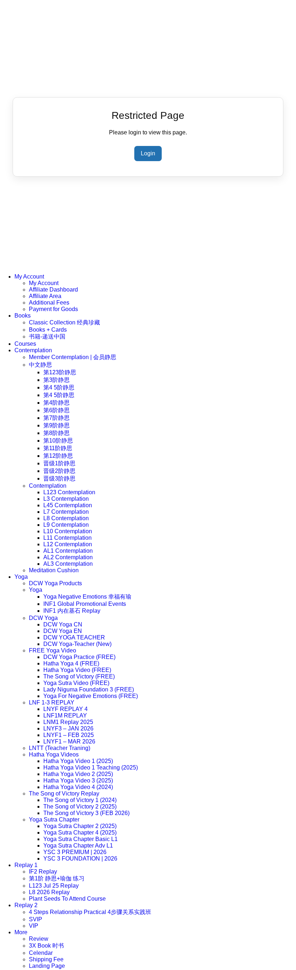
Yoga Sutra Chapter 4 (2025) (80, 832)
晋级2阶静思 (59, 471)
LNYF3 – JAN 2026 (68, 728)
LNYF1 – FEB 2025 (68, 735)
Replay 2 (26, 905)
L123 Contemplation (69, 492)
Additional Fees (49, 302)
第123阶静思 (59, 372)
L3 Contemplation (66, 499)
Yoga (21, 577)
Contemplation (33, 350)
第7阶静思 (56, 418)
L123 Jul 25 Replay (54, 886)
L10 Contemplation (67, 531)
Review (38, 939)
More (20, 932)
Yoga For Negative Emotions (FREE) (90, 696)
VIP (33, 926)
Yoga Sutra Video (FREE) (76, 683)
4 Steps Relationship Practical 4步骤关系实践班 (90, 912)
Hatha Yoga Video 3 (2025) (78, 780)
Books (22, 315)
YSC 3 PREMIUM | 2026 (74, 852)
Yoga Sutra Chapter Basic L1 (80, 839)
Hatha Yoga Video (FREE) (77, 670)
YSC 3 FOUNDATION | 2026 (80, 858)
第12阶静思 (58, 456)
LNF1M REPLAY (65, 715)
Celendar (41, 953)
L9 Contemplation (66, 525)
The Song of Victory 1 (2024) (80, 800)
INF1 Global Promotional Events (84, 604)
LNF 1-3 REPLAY (51, 702)
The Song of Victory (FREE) (79, 676)
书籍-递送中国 (47, 336)
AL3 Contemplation (68, 564)
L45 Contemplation (67, 505)
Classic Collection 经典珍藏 (64, 322)
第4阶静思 (56, 403)
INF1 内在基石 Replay (71, 611)
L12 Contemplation (67, 544)
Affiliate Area (45, 296)
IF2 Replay (43, 871)
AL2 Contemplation (68, 557)
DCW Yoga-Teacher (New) (77, 644)
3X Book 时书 (46, 946)
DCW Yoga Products (55, 583)
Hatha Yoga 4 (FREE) (71, 663)
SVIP (35, 919)
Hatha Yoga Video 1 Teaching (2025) (90, 767)
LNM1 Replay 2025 (68, 722)
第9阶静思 (56, 425)
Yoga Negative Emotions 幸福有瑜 (87, 597)
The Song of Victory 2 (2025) (80, 806)
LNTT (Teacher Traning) (59, 748)
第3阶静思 (56, 380)
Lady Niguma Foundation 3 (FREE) (88, 689)
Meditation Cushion (54, 570)
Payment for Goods (53, 309)
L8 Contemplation (66, 518)
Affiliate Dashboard (53, 289)
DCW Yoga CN (62, 624)
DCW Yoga (43, 618)
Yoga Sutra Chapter (54, 819)
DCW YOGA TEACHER (74, 637)
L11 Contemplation (67, 538)
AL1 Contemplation (68, 551)
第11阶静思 (57, 448)
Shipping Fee (46, 959)
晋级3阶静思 (59, 478)
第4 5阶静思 (58, 387)
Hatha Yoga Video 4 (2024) (78, 787)
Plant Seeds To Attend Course (67, 899)
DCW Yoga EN (62, 631)
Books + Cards (48, 330)
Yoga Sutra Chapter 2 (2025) (80, 826)
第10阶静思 (58, 440)
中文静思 (40, 365)
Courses (25, 344)
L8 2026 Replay (49, 892)
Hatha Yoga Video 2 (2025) (78, 774)
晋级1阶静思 (59, 463)
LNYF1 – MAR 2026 (69, 741)
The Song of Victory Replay (64, 793)
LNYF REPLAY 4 (65, 709)
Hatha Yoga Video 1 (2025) (78, 761)
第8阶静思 (56, 433)
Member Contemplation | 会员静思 (72, 357)
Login (148, 153)
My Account (29, 276)
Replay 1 (26, 865)
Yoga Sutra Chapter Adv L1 (78, 845)
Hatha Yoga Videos (54, 754)
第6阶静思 (56, 410)
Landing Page (47, 966)
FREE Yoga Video (52, 650)
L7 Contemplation (66, 512)
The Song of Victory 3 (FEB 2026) (86, 813)
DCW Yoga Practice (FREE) (79, 657)
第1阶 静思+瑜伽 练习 (56, 878)
